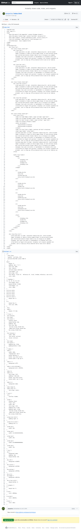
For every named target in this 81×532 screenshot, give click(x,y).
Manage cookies (54, 527)
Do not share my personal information (67, 527)
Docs (43, 527)
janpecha (9, 13)
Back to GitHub (44, 2)
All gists (36, 2)
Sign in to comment (52, 520)
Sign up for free (8, 520)
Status (33, 527)
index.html (18, 13)
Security (28, 527)
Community (38, 527)
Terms (19, 527)
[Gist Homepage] (5, 3)
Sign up (76, 2)
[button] (65, 19)
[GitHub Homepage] (6, 528)
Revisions (15, 19)
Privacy (23, 527)
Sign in (70, 2)
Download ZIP (74, 19)
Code (6, 19)
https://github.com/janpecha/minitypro (26, 512)
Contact (47, 527)
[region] (40, 139)
